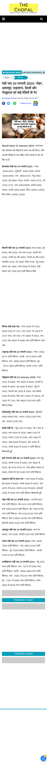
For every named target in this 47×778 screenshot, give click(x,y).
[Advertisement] (23, 46)
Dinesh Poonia (11, 98)
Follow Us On (26, 103)
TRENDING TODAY (23, 600)
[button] (3, 19)
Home (7, 78)
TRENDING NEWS (23, 654)
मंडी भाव (20, 78)
